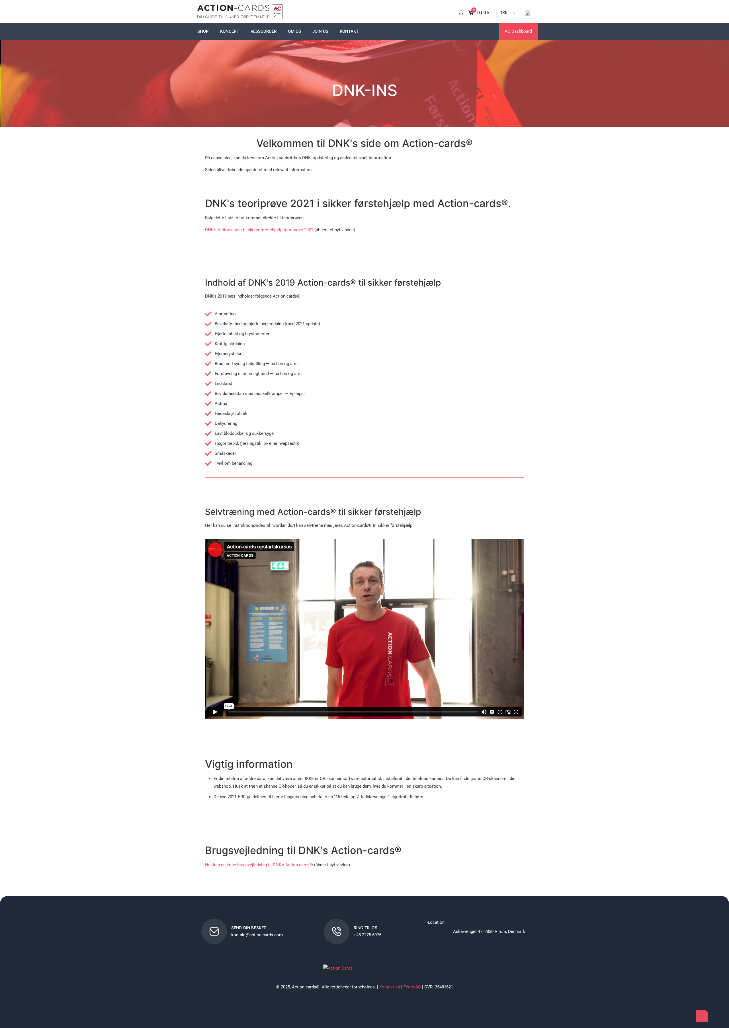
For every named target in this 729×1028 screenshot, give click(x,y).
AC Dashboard (518, 31)
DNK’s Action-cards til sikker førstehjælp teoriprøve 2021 (259, 229)
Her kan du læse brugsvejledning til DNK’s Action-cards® (259, 864)
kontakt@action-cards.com (257, 934)
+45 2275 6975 (367, 934)
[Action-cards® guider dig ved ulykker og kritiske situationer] (240, 13)
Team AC (412, 987)
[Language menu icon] (527, 13)
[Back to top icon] (702, 1016)
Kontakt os (389, 987)
